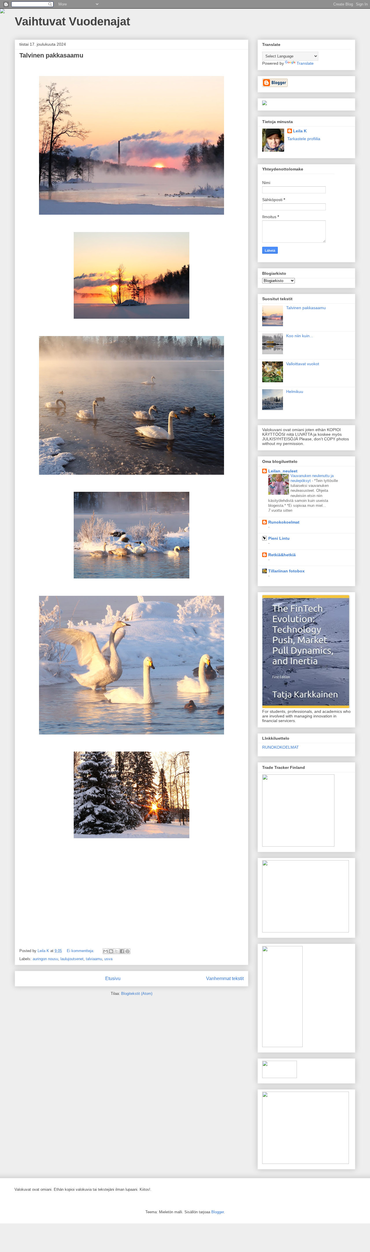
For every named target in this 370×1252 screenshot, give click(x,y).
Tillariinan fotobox (286, 571)
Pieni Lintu (279, 538)
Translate (305, 63)
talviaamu (94, 959)
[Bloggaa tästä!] (111, 951)
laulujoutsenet (72, 959)
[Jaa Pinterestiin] (127, 951)
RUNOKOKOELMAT (280, 747)
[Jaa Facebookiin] (122, 951)
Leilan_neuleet (282, 471)
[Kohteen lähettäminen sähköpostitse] (105, 951)
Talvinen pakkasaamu (51, 55)
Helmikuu (294, 391)
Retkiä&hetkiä (282, 554)
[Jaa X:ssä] (116, 951)
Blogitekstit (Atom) (136, 993)
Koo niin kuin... (299, 335)
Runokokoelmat (283, 522)
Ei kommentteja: (81, 951)
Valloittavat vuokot (302, 363)
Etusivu (113, 978)
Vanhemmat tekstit (225, 978)
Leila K (300, 131)
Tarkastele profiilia (303, 138)
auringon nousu (45, 959)
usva (108, 959)
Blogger (217, 1212)
